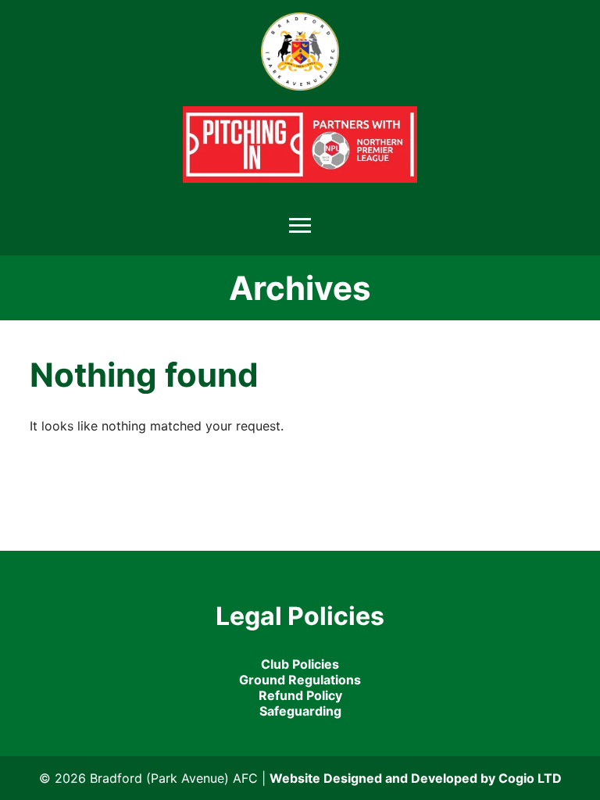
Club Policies (300, 664)
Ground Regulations (300, 680)
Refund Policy (300, 695)
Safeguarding (300, 711)
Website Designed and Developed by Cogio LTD (416, 778)
